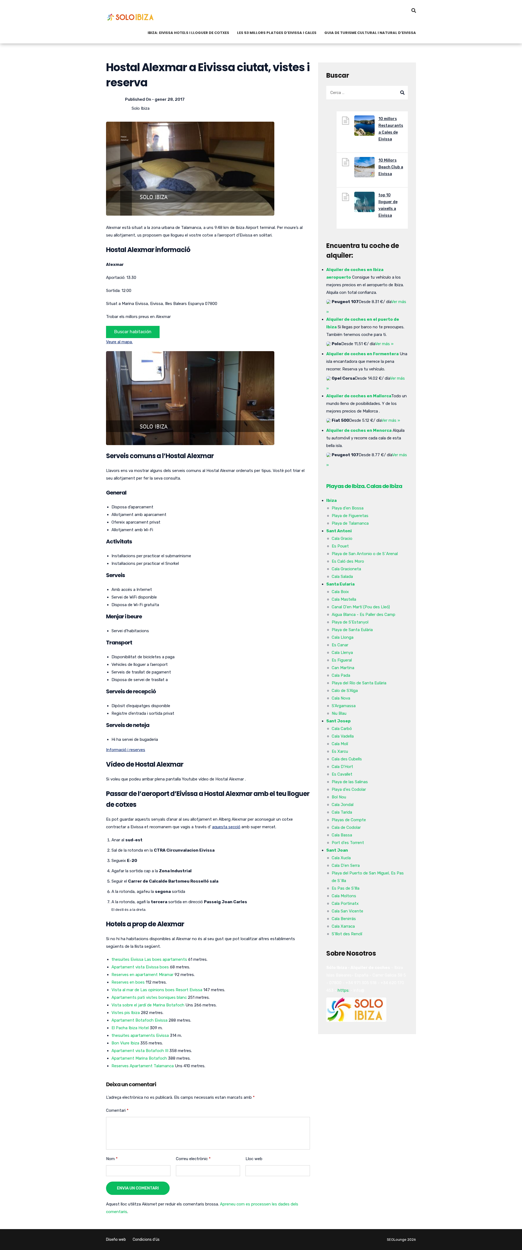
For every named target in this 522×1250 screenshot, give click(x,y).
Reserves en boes (128, 982)
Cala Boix (340, 591)
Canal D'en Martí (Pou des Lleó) (361, 606)
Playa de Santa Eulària (352, 629)
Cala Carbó (342, 728)
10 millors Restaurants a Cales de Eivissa (390, 129)
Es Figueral (342, 660)
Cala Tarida (342, 812)
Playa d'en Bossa (347, 508)
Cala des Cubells (347, 759)
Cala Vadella (343, 736)
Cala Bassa (342, 835)
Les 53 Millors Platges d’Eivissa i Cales (276, 32)
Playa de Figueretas (350, 515)
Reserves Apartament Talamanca (142, 1065)
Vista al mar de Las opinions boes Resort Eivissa (156, 989)
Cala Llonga (342, 637)
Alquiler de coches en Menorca (358, 430)
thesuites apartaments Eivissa (140, 1035)
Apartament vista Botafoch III (139, 1050)
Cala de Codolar (346, 827)
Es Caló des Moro (348, 561)
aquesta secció (226, 826)
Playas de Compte (349, 819)
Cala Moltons (344, 895)
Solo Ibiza (141, 108)
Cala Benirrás (344, 918)
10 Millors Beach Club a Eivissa (390, 167)
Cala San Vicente (347, 911)
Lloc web (254, 1158)
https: (343, 990)
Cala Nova (341, 698)
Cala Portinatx (345, 903)
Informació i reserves (125, 749)
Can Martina (343, 667)
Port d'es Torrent (348, 842)
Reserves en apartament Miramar (142, 974)
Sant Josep (338, 721)
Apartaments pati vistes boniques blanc (149, 997)
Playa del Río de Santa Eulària (359, 683)
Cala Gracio (342, 538)
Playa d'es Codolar (349, 789)
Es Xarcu (340, 751)
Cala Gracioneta (346, 568)
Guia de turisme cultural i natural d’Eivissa (370, 32)
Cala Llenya (342, 652)
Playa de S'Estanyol (350, 622)
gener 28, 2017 (170, 99)
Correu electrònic (193, 1158)
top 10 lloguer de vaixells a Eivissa (387, 205)
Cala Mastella (344, 599)
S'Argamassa (344, 705)
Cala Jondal (342, 804)
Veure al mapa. (119, 341)
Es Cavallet (342, 774)
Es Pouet (340, 546)
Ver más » (384, 343)
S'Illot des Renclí (347, 933)
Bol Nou (339, 797)
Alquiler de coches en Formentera (362, 353)
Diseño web (116, 1239)
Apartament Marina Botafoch (139, 1058)
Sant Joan (337, 850)
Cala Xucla (341, 857)
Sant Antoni (339, 530)
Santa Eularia (340, 584)
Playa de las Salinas (350, 781)
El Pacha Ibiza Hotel (130, 1027)
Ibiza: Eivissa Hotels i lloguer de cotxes (188, 32)
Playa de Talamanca (350, 523)
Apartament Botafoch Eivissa (139, 1020)
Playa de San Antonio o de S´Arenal (365, 553)
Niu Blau (339, 713)
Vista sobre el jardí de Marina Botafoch (147, 1005)
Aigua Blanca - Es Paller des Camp (363, 614)
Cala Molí (340, 743)
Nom (112, 1158)
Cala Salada (342, 576)
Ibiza (331, 500)
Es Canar (340, 645)
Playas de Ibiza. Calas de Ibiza (364, 486)
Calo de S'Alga (345, 690)
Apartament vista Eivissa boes (140, 967)
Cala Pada (341, 675)
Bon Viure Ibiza (125, 1043)
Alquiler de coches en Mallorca (358, 395)
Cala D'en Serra (346, 865)
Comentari (117, 1110)
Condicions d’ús (146, 1239)
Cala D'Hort (342, 766)
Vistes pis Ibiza (125, 1012)
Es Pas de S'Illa (345, 888)
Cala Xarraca (343, 926)
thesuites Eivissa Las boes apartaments (149, 959)
